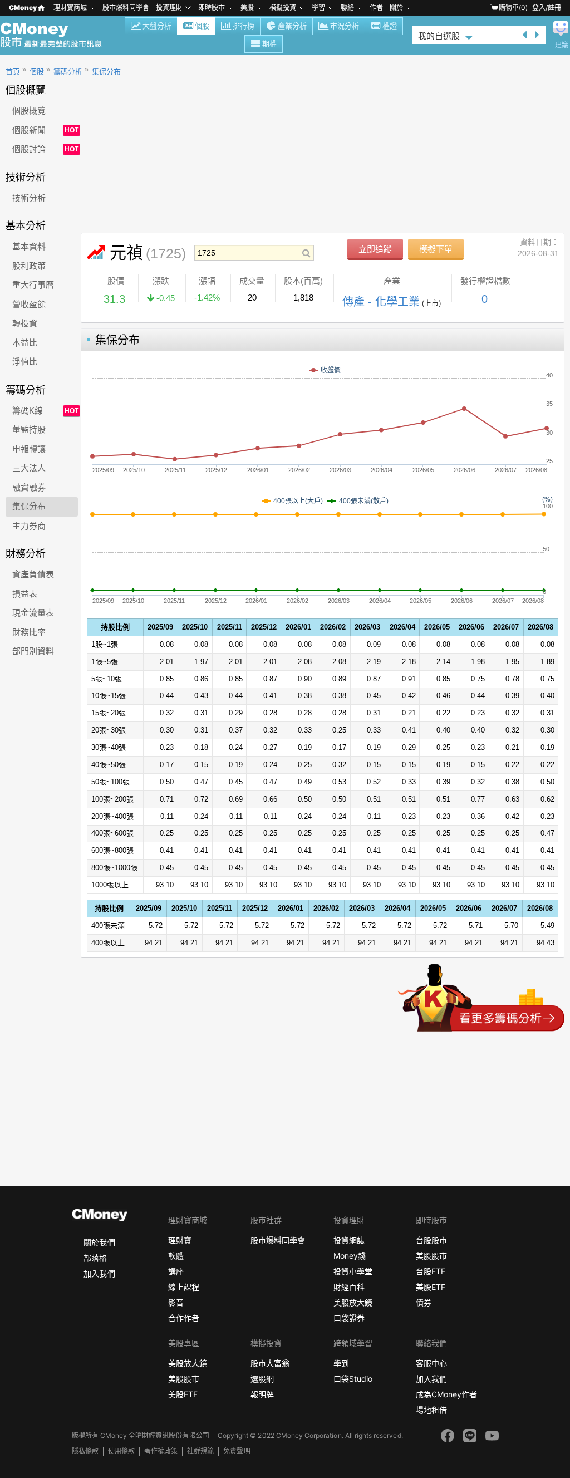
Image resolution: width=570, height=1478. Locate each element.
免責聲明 (236, 1451)
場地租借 (431, 1410)
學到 (341, 1363)
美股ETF (430, 1287)
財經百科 (349, 1287)
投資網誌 (349, 1240)
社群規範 (200, 1451)
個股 (202, 26)
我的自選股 (439, 36)
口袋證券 (349, 1318)
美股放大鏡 (352, 1302)
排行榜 (243, 26)
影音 (176, 1302)
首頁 (13, 71)
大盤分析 (156, 26)
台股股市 (431, 1240)
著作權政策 (161, 1451)
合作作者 (183, 1318)
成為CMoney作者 (446, 1394)
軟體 (176, 1255)
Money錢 (349, 1255)
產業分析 (292, 26)
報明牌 (262, 1394)
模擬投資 (282, 7)
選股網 (262, 1378)
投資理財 (169, 7)
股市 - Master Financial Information (57, 35)
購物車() (513, 7)
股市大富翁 (269, 1363)
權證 (389, 26)
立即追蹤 (375, 249)
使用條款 (121, 1451)
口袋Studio (352, 1378)
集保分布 (106, 71)
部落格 (95, 1258)
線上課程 (183, 1287)
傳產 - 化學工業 (381, 302)
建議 (561, 45)
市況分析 (344, 26)
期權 (269, 44)
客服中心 (431, 1363)
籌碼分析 (67, 71)
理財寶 (179, 1240)
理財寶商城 (70, 7)
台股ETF (430, 1271)
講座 (176, 1271)
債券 (423, 1302)
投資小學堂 (352, 1271)
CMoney (23, 7)
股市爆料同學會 (125, 7)
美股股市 (431, 1255)
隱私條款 (85, 1451)
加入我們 (99, 1273)
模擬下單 (436, 249)
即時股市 (211, 7)
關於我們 (99, 1242)
